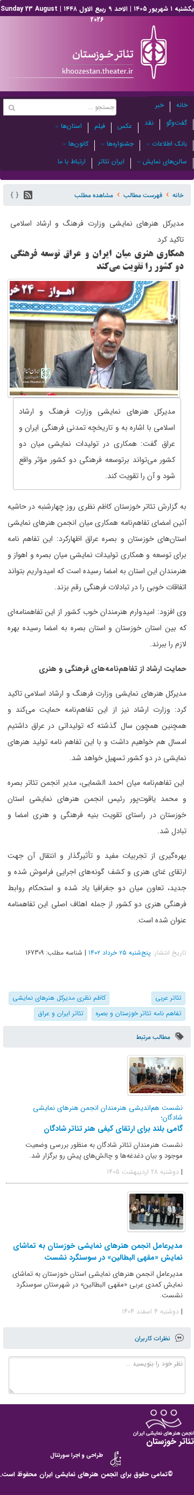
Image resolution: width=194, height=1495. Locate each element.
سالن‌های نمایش (165, 161)
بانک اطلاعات (169, 144)
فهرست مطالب (142, 195)
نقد (149, 123)
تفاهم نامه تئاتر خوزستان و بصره (138, 1013)
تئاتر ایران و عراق (61, 1013)
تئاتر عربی (168, 998)
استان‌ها (71, 126)
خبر (159, 105)
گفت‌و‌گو (176, 123)
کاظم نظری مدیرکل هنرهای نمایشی (59, 998)
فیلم (99, 126)
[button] (28, 195)
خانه (182, 105)
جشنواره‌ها (120, 144)
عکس (124, 126)
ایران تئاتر (111, 161)
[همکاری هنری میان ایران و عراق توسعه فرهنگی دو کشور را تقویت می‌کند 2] (94, 338)
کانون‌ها (78, 144)
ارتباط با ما (72, 161)
